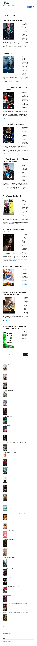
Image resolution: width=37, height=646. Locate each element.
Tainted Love (8, 54)
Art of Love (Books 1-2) (12, 196)
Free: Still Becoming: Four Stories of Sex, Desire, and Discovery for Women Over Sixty (15, 613)
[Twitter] (28, 7)
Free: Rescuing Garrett (6, 425)
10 (10, 354)
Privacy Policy (32, 643)
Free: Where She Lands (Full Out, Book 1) (9, 452)
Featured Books (6, 628)
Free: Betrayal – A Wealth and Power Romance (10, 577)
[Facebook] (30, 7)
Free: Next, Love (5, 548)
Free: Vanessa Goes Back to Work (8, 530)
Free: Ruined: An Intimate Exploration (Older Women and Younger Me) (15, 603)
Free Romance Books (7, 633)
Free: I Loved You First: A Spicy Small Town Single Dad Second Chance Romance (14, 503)
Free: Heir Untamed (6, 559)
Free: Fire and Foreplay (12, 266)
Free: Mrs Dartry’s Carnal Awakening (9, 539)
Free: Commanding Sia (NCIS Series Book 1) (10, 381)
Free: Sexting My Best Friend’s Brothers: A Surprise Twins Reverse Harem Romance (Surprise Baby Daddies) (15, 443)
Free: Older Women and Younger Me (9, 557)
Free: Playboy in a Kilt (6, 399)
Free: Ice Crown (5, 467)
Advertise (5, 635)
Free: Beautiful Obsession (13, 124)
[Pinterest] (31, 7)
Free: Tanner (5, 407)
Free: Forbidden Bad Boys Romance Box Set (10, 484)
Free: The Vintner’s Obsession (8, 390)
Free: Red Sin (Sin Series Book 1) (8, 568)
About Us (4, 638)
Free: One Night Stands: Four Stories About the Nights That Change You (15, 513)
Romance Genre (6, 631)
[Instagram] (33, 7)
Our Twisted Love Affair (12, 20)
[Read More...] (21, 47)
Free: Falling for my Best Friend (8, 364)
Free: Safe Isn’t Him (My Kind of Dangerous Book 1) (11, 586)
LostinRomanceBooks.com (7, 641)
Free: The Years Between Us (7, 493)
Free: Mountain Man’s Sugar (7, 416)
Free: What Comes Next (7, 476)
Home (4, 626)
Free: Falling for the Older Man (8, 434)
